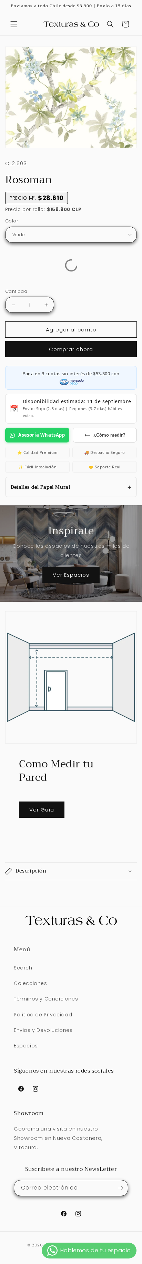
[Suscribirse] (120, 1188)
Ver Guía (41, 809)
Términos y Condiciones (46, 998)
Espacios (26, 1045)
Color (11, 221)
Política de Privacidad (43, 1014)
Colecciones (30, 983)
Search (23, 967)
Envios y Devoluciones (43, 1030)
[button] (13, 24)
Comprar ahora (71, 349)
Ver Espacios (71, 574)
